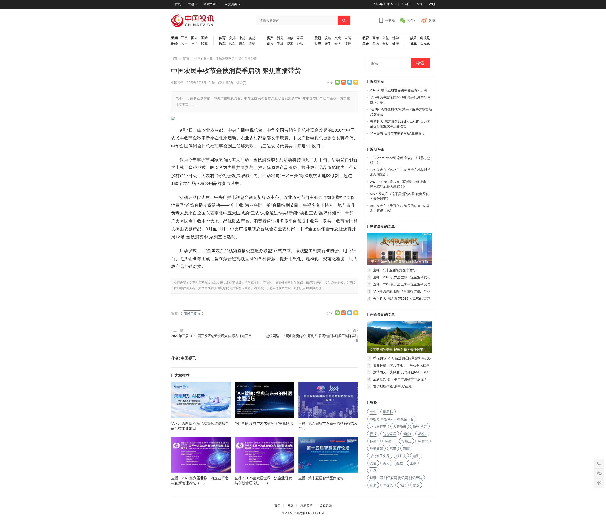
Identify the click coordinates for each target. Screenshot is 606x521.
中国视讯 (177, 83)
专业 (373, 412)
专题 (191, 4)
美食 (365, 44)
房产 (270, 38)
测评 (252, 44)
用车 (242, 44)
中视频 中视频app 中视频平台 (392, 419)
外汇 (194, 44)
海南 (406, 448)
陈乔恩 (388, 485)
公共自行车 (378, 426)
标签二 (423, 441)
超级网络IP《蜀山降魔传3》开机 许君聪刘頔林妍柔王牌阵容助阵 (312, 338)
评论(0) (241, 83)
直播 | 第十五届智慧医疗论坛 (321, 478)
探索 (290, 44)
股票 (204, 44)
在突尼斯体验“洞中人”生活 (392, 386)
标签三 (406, 441)
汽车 (222, 44)
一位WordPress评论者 (386, 158)
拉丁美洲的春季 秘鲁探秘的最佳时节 (396, 350)
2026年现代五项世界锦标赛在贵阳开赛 (398, 90)
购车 (232, 44)
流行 (347, 44)
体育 (222, 38)
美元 (386, 463)
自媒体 (425, 44)
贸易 (373, 485)
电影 (416, 456)
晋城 (373, 434)
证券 (413, 463)
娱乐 (413, 38)
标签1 (407, 434)
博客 (413, 44)
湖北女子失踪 (380, 456)
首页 (178, 4)
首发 (416, 485)
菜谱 (375, 44)
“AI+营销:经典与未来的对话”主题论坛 (264, 423)
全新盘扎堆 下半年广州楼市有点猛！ (400, 379)
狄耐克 (401, 456)
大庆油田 (399, 426)
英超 (252, 38)
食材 (385, 44)
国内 (194, 38)
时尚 (318, 44)
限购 (403, 485)
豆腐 (373, 470)
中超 (242, 38)
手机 (280, 44)
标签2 (422, 434)
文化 (337, 38)
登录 (420, 4)
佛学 (395, 38)
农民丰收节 (192, 313)
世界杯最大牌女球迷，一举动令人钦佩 (401, 365)
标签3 (374, 441)
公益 (385, 38)
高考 (375, 38)
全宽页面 (231, 4)
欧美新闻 (376, 448)
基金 (184, 44)
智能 (300, 44)
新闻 (174, 38)
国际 (204, 38)
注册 (432, 4)
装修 (290, 38)
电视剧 (425, 38)
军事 (184, 38)
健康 (395, 44)
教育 (365, 38)
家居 (300, 38)
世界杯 (388, 412)
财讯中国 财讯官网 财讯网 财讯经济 (396, 478)
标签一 (390, 441)
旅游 (318, 38)
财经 (174, 44)
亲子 (328, 44)
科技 (270, 44)
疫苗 (373, 463)
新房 (280, 38)
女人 (337, 44)
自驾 (347, 38)
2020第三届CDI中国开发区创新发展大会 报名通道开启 (211, 336)
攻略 (328, 38)
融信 (399, 463)
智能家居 (389, 434)
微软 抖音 (420, 426)
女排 (232, 38)
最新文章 (209, 4)
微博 (431, 20)
